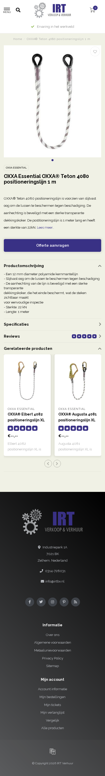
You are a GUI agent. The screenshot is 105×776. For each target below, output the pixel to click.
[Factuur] (52, 751)
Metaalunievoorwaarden (52, 650)
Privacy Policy (52, 658)
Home (17, 39)
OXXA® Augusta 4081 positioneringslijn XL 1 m (77, 420)
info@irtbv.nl (54, 581)
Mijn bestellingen (52, 697)
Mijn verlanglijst (52, 712)
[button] (52, 160)
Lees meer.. (45, 227)
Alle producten (52, 728)
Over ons (52, 635)
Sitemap (52, 666)
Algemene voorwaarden (52, 642)
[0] (92, 11)
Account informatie (52, 689)
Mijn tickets (52, 705)
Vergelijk (52, 720)
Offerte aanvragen (52, 245)
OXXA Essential (16, 167)
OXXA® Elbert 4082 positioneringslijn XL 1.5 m (26, 420)
